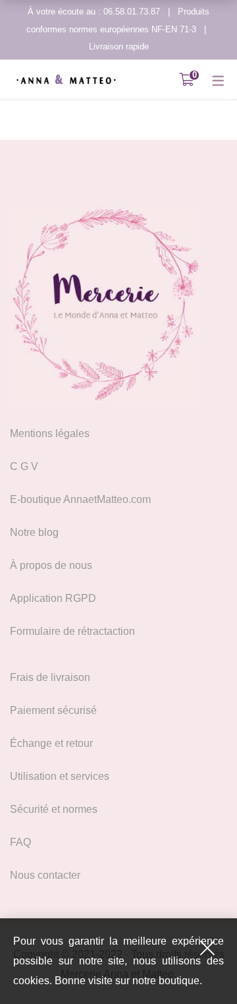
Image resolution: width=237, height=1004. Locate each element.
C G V (24, 466)
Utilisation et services (59, 776)
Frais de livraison (50, 677)
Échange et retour (51, 743)
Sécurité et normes (53, 809)
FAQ (20, 842)
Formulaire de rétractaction (72, 631)
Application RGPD (53, 598)
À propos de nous (51, 565)
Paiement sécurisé (53, 710)
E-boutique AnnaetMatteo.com (80, 499)
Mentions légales (50, 433)
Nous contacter (45, 875)
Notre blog (34, 532)
